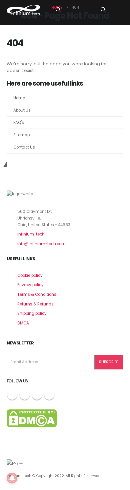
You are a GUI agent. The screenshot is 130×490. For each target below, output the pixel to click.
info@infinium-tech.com (41, 243)
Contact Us (24, 147)
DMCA (23, 323)
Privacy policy (30, 284)
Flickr (49, 395)
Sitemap (21, 135)
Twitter (25, 395)
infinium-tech (31, 234)
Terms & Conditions (36, 294)
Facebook (12, 395)
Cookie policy (30, 275)
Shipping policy (32, 313)
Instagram (37, 395)
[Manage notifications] (12, 478)
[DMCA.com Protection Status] (32, 418)
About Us (22, 110)
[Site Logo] (23, 10)
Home (19, 98)
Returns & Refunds (35, 304)
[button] (58, 10)
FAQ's (18, 122)
